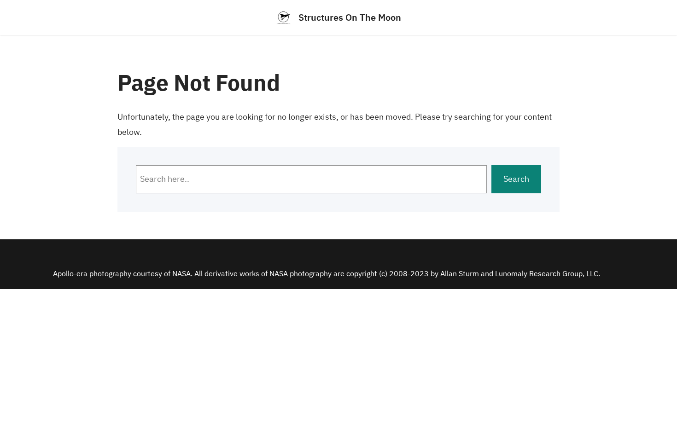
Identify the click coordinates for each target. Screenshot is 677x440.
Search (516, 179)
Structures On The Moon (349, 17)
